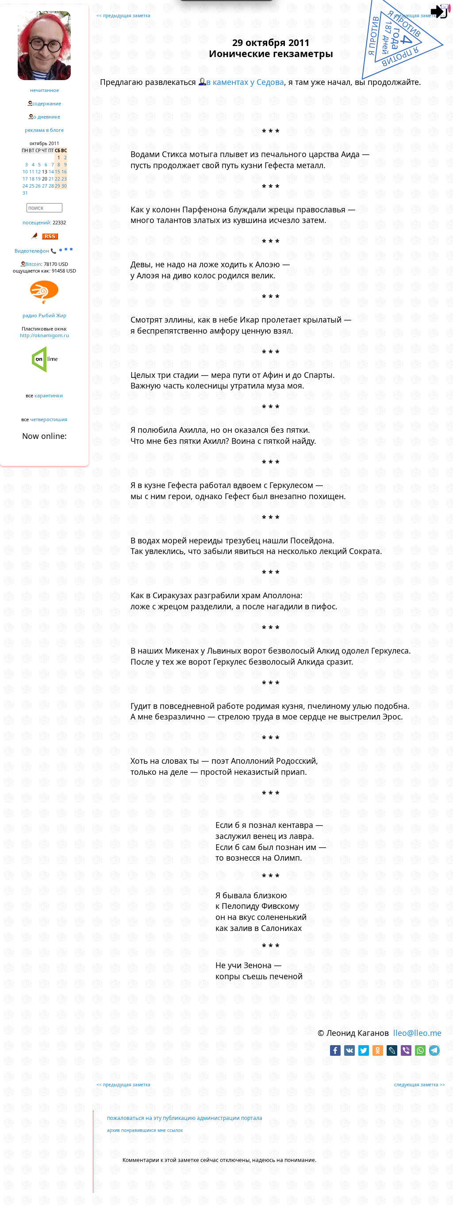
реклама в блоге (44, 130)
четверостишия (48, 419)
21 (51, 179)
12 (38, 172)
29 (57, 186)
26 (38, 186)
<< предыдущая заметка (123, 15)
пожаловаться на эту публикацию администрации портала (184, 1118)
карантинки (49, 395)
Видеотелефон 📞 (36, 250)
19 (38, 179)
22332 (59, 222)
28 (51, 186)
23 (64, 179)
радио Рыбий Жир (44, 315)
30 (64, 186)
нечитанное (44, 90)
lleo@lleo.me (417, 1032)
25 (32, 186)
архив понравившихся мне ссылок (145, 1130)
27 (44, 186)
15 (57, 172)
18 (32, 179)
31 (25, 193)
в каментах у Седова (245, 82)
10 (25, 172)
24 (25, 186)
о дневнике (46, 116)
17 (25, 179)
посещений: (37, 222)
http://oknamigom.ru (44, 335)
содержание (46, 103)
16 (64, 172)
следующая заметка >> (419, 15)
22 (57, 179)
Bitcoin (33, 264)
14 (51, 172)
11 (32, 172)
